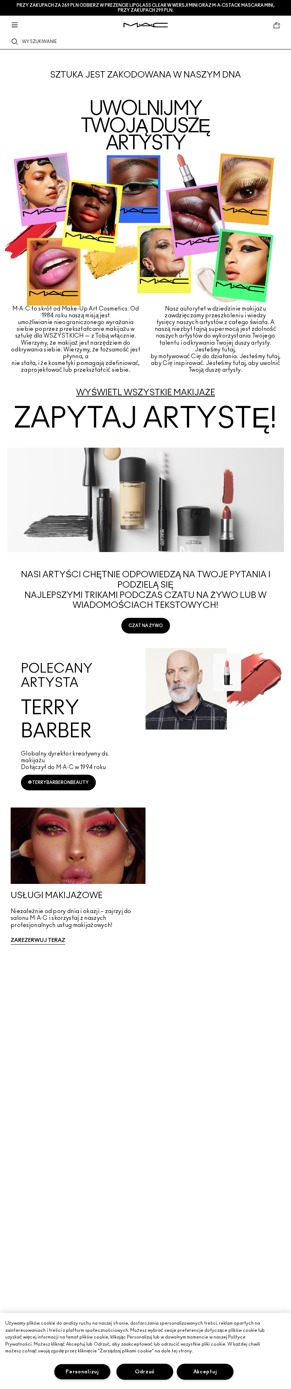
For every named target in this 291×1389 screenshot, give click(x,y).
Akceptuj (205, 1371)
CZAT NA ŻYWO (145, 626)
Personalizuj (82, 1371)
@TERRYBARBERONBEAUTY (58, 782)
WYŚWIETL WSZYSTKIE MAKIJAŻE (145, 392)
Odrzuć (145, 1371)
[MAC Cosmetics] (145, 25)
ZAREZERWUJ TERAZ (38, 940)
